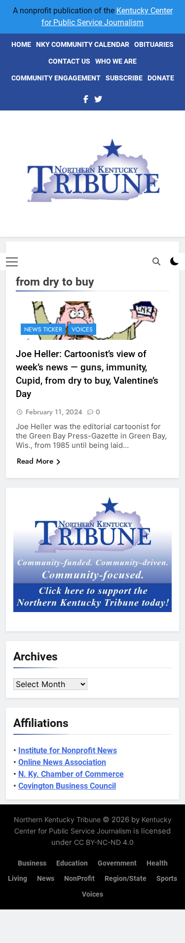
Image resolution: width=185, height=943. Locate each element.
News (45, 878)
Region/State (126, 878)
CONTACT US (69, 61)
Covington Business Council (67, 786)
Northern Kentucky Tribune (57, 819)
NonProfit (79, 878)
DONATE (161, 78)
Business (32, 863)
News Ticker (43, 329)
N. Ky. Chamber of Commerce (71, 774)
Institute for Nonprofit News (67, 750)
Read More (35, 461)
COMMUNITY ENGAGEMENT (56, 78)
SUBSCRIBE (124, 78)
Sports (166, 878)
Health (157, 863)
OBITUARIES (154, 44)
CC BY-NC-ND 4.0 (104, 842)
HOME (21, 44)
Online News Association (62, 762)
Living (17, 878)
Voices (82, 329)
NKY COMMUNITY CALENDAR (82, 44)
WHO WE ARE (116, 61)
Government (117, 863)
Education (72, 863)
